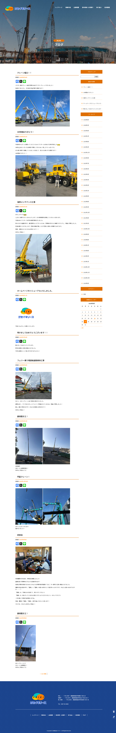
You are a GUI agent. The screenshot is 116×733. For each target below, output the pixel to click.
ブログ (84, 715)
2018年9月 (86, 283)
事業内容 (68, 7)
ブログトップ (91, 72)
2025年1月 (86, 136)
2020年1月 (86, 245)
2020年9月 (86, 234)
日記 (84, 294)
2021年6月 (86, 218)
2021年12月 (86, 212)
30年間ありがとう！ (25, 132)
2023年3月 (86, 180)
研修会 (20, 535)
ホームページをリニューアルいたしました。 (35, 290)
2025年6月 (86, 130)
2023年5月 (86, 169)
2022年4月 (86, 207)
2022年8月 (86, 201)
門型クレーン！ (23, 476)
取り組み (99, 7)
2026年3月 (86, 125)
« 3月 (82, 328)
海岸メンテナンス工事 (26, 202)
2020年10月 (86, 229)
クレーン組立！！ (24, 72)
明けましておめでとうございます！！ (32, 332)
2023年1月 (86, 190)
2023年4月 (86, 174)
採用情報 (107, 7)
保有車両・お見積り (87, 7)
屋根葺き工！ (22, 416)
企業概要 (76, 7)
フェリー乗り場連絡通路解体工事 (30, 360)
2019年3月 (86, 256)
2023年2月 (86, 185)
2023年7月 (86, 163)
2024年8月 (86, 141)
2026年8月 (86, 120)
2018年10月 (86, 278)
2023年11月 (86, 152)
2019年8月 (86, 250)
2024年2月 (86, 147)
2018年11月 (86, 272)
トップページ (58, 7)
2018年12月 (86, 267)
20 (94, 318)
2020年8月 (86, 240)
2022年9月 (86, 196)
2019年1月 (86, 261)
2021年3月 (86, 223)
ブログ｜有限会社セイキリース (11, 60)
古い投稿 (43, 674)
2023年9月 (86, 158)
